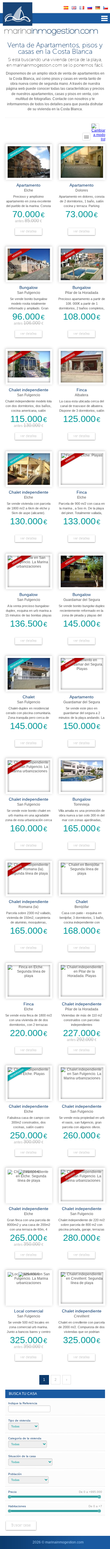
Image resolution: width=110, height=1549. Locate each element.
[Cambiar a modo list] (95, 127)
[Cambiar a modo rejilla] (86, 137)
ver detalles (28, 231)
